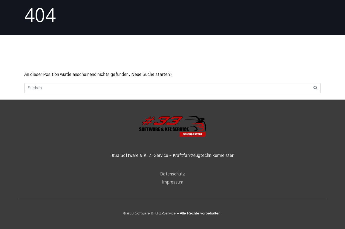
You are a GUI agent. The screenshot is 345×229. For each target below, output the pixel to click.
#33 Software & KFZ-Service (151, 213)
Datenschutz (172, 174)
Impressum (172, 182)
